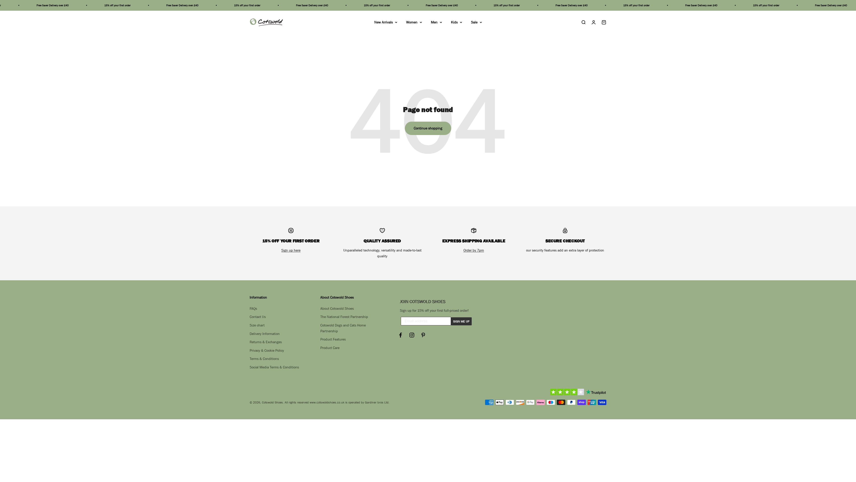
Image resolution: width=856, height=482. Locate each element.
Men (434, 22)
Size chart (257, 325)
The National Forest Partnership (344, 317)
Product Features (333, 339)
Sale (474, 22)
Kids (454, 22)
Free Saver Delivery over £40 (23, 5)
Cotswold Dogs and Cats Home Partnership (343, 328)
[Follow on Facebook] (400, 335)
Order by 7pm (473, 250)
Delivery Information (265, 334)
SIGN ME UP (461, 321)
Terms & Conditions (264, 359)
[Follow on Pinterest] (423, 335)
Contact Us (258, 317)
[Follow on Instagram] (412, 335)
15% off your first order (88, 5)
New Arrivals (383, 22)
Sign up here (290, 250)
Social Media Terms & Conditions (274, 367)
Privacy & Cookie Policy (267, 350)
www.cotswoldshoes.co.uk (327, 402)
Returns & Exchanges (266, 342)
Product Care (330, 348)
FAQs (253, 308)
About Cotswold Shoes (337, 308)
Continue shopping (428, 128)
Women (412, 22)
